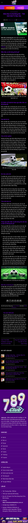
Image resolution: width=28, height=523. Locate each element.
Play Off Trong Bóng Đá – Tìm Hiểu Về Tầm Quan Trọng (21, 341)
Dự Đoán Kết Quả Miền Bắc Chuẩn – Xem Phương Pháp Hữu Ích (15, 367)
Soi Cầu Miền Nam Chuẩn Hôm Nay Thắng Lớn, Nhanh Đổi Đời (14, 361)
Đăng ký (19, 7)
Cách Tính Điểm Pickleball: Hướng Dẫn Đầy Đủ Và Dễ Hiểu (6, 341)
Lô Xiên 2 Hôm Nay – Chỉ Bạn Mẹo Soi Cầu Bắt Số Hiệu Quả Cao (15, 355)
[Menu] (2, 2)
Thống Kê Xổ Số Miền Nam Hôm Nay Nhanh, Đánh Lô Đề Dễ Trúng (14, 373)
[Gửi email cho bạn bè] (15, 301)
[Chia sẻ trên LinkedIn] (20, 301)
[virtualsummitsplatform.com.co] (14, 2)
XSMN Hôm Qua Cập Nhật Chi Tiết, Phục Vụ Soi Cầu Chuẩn (15, 379)
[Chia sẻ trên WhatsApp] (7, 301)
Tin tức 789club (16, 305)
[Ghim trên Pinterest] (18, 301)
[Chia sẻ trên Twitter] (12, 301)
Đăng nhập (9, 7)
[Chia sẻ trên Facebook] (10, 301)
